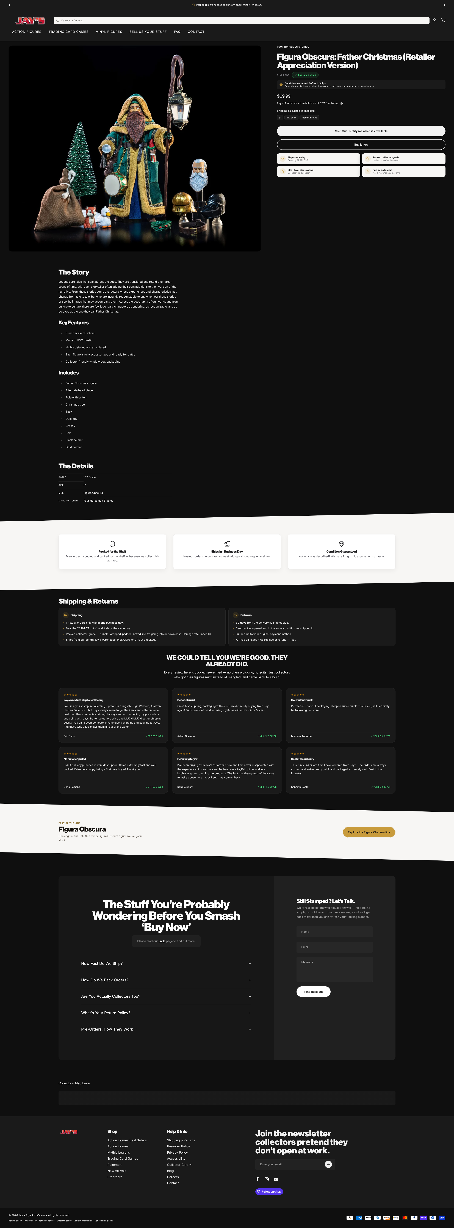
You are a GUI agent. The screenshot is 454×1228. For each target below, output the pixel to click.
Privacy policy (30, 1220)
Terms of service (47, 1220)
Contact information (83, 1220)
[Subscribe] (328, 1164)
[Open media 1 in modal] (135, 148)
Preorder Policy (178, 1146)
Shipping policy (64, 1220)
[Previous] (10, 5)
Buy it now (361, 144)
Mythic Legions (118, 1152)
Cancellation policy (104, 1220)
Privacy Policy (177, 1152)
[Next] (444, 5)
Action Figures (118, 1146)
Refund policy (15, 1220)
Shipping (282, 110)
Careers (173, 1177)
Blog (170, 1171)
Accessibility (176, 1158)
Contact (173, 1183)
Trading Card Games (122, 1158)
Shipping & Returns (181, 1140)
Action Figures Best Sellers (127, 1140)
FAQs (162, 941)
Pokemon (114, 1165)
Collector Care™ (179, 1165)
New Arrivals (116, 1171)
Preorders (114, 1177)
